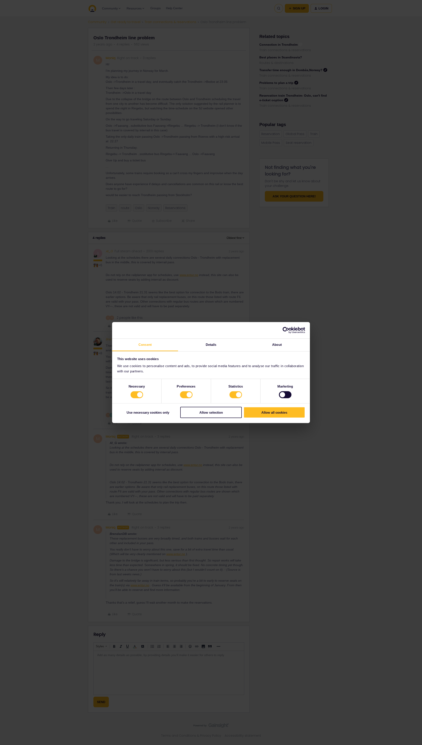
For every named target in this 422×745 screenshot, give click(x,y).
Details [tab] (211, 344)
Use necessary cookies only (148, 412)
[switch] (186, 394)
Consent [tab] (145, 344)
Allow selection (211, 412)
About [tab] (277, 344)
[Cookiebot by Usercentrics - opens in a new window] (286, 330)
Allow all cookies (274, 412)
